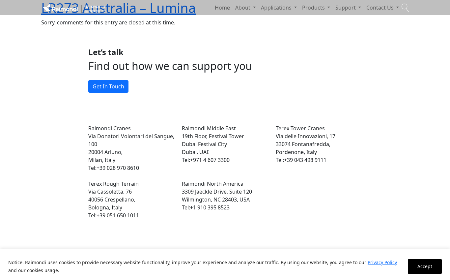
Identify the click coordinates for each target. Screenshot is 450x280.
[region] (225, 264)
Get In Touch (108, 86)
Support (346, 7)
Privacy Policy (382, 262)
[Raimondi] (74, 7)
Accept (424, 266)
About (243, 7)
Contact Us (380, 7)
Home (222, 7)
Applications (277, 7)
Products (314, 7)
